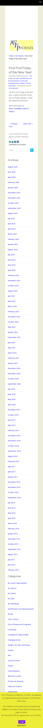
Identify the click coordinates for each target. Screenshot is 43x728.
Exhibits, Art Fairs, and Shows (19, 645)
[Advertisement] (21, 23)
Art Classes (12, 588)
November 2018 (14, 441)
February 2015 (13, 570)
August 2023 (13, 291)
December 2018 (14, 435)
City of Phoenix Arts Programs (19, 624)
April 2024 (12, 270)
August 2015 (13, 554)
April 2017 (12, 472)
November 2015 (14, 539)
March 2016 (12, 523)
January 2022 (13, 332)
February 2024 (13, 275)
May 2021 (11, 347)
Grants (10, 666)
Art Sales (16, 78)
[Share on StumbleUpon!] (12, 142)
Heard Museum (14, 671)
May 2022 (11, 327)
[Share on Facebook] (15, 142)
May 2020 (11, 399)
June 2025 (11, 223)
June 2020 (11, 394)
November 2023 (14, 280)
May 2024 (11, 265)
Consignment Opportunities (18, 635)
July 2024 (11, 254)
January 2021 (13, 363)
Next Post (28, 124)
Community (23, 81)
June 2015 (11, 565)
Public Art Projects (15, 686)
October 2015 (13, 544)
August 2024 (13, 249)
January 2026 (13, 187)
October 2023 (13, 285)
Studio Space (13, 691)
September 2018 (14, 451)
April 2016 (12, 518)
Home (11, 56)
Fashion (11, 650)
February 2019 (13, 430)
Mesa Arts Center (14, 676)
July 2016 (11, 503)
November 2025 (14, 198)
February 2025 (13, 239)
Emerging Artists (13, 83)
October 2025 (13, 203)
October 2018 (13, 446)
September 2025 (14, 208)
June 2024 (11, 260)
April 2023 (12, 301)
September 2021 (14, 337)
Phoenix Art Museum (16, 681)
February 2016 (13, 528)
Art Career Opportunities (17, 583)
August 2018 (13, 456)
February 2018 (13, 461)
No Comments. (14, 88)
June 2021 (11, 342)
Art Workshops (13, 604)
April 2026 (12, 177)
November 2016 (14, 487)
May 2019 (11, 425)
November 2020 (14, 373)
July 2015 (11, 559)
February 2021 (13, 358)
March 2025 (12, 234)
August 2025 (13, 213)
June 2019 (11, 420)
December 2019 (14, 410)
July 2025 (11, 218)
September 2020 (14, 384)
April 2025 (12, 229)
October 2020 (13, 379)
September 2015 (14, 549)
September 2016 (14, 497)
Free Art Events (14, 660)
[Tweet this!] (10, 142)
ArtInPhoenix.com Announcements (21, 609)
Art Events (19, 56)
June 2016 (11, 508)
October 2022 (13, 322)
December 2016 (14, 482)
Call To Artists (13, 619)
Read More (21, 725)
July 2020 (11, 389)
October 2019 (13, 415)
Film (9, 655)
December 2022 (14, 316)
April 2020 (12, 404)
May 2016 (11, 513)
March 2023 (12, 306)
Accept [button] (22, 722)
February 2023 (13, 311)
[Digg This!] (18, 142)
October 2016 (13, 492)
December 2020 (14, 368)
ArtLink (10, 614)
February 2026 (13, 182)
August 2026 (13, 167)
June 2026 (11, 172)
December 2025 (14, 192)
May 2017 (11, 466)
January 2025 (13, 244)
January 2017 (13, 477)
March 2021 (12, 353)
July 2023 (11, 296)
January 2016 (13, 534)
